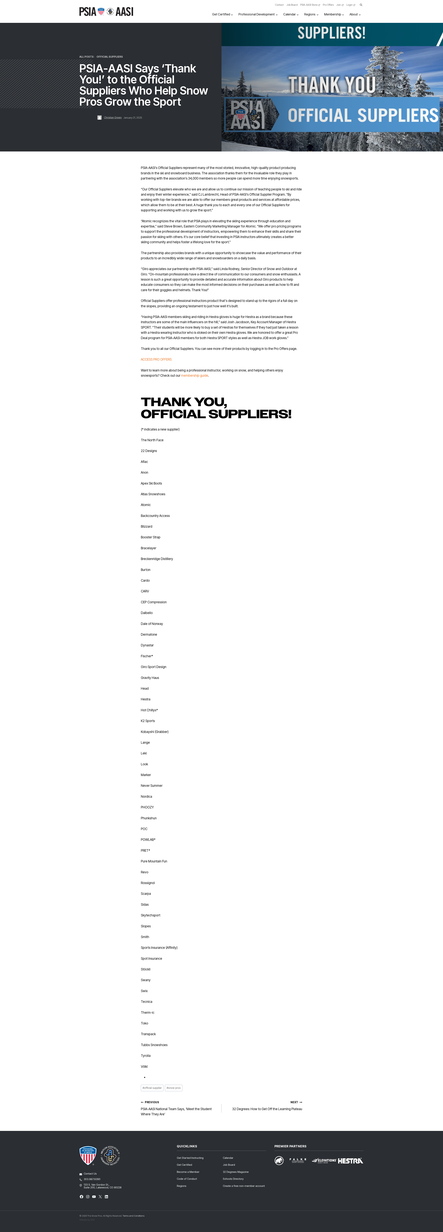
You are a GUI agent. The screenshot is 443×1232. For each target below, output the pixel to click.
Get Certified (184, 1164)
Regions (181, 1186)
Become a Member (188, 1171)
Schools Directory (233, 1178)
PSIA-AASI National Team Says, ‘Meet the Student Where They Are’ (176, 1108)
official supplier (152, 1088)
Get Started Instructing (190, 1157)
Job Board (292, 4)
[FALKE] (300, 1160)
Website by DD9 (86, 1219)
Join (338, 4)
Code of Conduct (187, 1178)
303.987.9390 (92, 1179)
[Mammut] (281, 1160)
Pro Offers (328, 4)
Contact (279, 4)
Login (349, 4)
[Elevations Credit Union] (324, 1161)
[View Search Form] (361, 5)
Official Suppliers (110, 56)
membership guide (194, 376)
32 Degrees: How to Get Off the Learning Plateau (267, 1106)
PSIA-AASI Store (308, 4)
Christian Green (113, 117)
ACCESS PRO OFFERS (156, 359)
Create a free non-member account (244, 1186)
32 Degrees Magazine (236, 1171)
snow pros (174, 1088)
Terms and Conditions (133, 1215)
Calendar (228, 1157)
